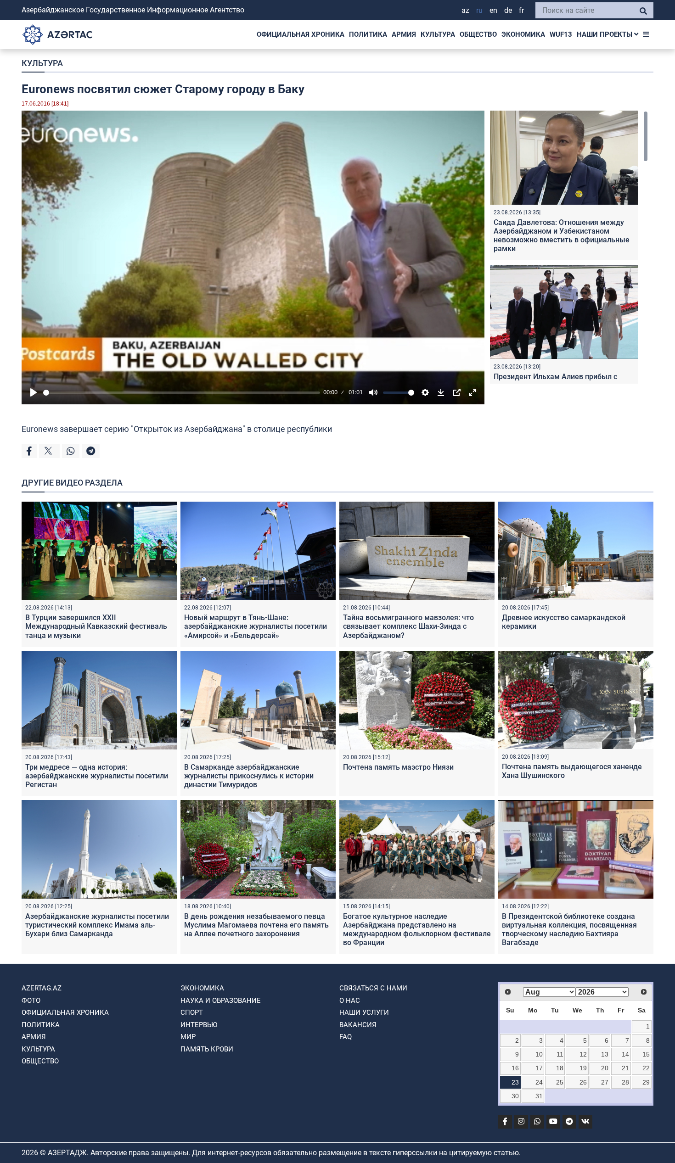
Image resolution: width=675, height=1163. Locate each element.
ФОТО (31, 1000)
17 (539, 1068)
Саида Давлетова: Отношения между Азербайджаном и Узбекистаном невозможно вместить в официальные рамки (562, 235)
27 (604, 1082)
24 (539, 1082)
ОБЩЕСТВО (478, 34)
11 (560, 1054)
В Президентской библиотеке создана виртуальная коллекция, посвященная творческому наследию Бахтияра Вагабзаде (569, 929)
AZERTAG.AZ (42, 988)
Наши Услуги (364, 1012)
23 (515, 1082)
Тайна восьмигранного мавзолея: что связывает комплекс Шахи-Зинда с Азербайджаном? (408, 626)
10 (539, 1054)
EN (493, 10)
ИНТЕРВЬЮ (198, 1025)
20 (604, 1068)
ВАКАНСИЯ (358, 1025)
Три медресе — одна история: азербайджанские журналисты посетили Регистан (96, 776)
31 (539, 1096)
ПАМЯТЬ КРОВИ (206, 1049)
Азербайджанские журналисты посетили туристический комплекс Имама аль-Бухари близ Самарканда (97, 925)
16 (515, 1068)
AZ (465, 10)
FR (521, 10)
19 (583, 1068)
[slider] (181, 392)
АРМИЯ (404, 34)
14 (625, 1054)
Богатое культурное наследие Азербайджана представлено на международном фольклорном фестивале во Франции (417, 929)
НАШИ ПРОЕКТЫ (605, 34)
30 (515, 1096)
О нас (349, 1000)
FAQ (345, 1037)
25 (559, 1082)
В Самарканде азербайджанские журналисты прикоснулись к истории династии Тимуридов (249, 776)
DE (508, 10)
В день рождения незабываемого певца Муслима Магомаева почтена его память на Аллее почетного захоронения (256, 925)
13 (604, 1054)
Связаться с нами (373, 988)
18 (559, 1068)
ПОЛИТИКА (368, 34)
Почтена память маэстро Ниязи (398, 767)
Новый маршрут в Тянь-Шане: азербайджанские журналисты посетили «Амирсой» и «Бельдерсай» (255, 626)
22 (646, 1068)
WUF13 (561, 34)
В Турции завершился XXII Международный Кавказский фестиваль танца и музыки (96, 626)
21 (625, 1068)
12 (583, 1054)
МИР (188, 1037)
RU (479, 10)
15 (646, 1054)
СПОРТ (191, 1012)
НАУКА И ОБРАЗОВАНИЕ (220, 1000)
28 (625, 1082)
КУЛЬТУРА (438, 34)
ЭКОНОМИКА (523, 34)
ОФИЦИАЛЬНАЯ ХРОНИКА (300, 34)
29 (646, 1082)
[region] (569, 247)
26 (583, 1082)
